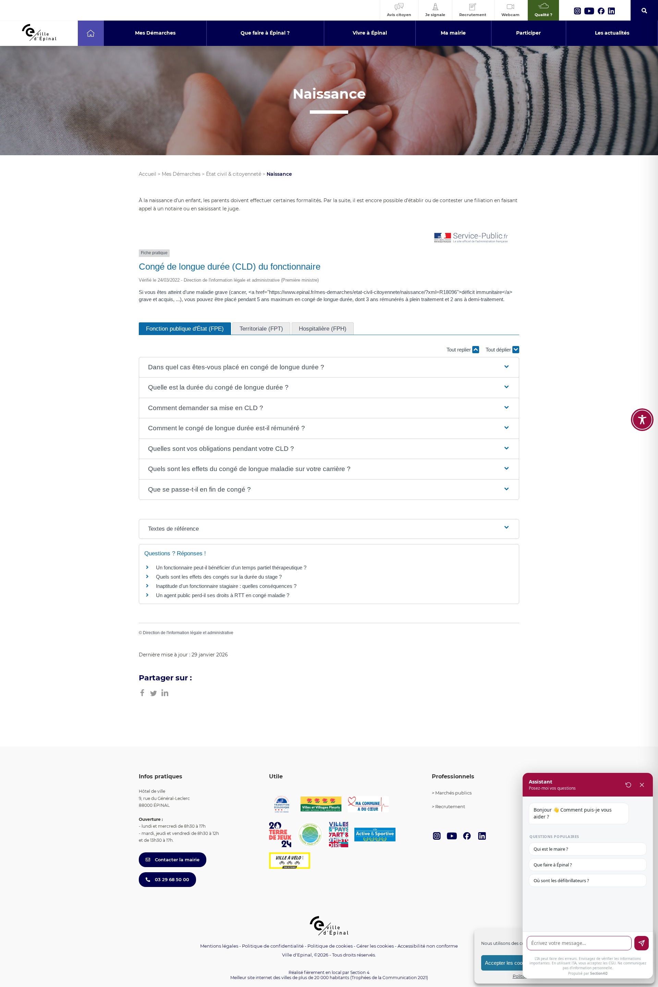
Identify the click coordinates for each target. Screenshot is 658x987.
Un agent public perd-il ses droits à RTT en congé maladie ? (222, 595)
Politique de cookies (330, 946)
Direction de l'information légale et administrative (188, 632)
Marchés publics (453, 792)
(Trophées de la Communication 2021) (389, 977)
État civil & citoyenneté (233, 174)
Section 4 (359, 972)
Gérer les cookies (375, 946)
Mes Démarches (181, 174)
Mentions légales (219, 946)
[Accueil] (90, 33)
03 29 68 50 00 (171, 879)
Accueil (147, 174)
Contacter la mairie (176, 859)
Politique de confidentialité (273, 946)
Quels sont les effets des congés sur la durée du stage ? (219, 577)
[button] (329, 367)
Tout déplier (499, 350)
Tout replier (459, 350)
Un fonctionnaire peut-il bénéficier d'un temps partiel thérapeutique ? (231, 567)
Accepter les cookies (508, 963)
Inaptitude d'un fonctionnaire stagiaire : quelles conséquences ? (226, 586)
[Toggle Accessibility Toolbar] (642, 419)
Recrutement (450, 806)
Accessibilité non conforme (428, 946)
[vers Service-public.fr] (471, 238)
